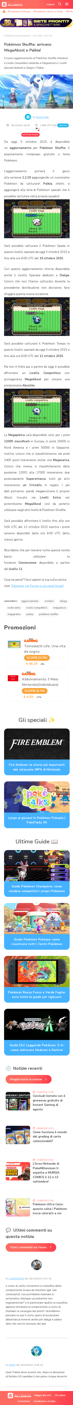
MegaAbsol (59, 607)
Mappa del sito (43, 1395)
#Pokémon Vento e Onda (48, 11)
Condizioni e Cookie (44, 1401)
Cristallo (49, 601)
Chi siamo (60, 1395)
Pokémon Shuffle (48, 614)
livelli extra (14, 607)
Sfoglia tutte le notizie (26, 1079)
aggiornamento (30, 601)
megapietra (14, 614)
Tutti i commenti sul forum (28, 1247)
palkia (29, 614)
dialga (63, 601)
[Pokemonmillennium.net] (11, 4)
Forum (50, 4)
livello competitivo (36, 607)
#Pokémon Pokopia (19, 11)
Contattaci (24, 1401)
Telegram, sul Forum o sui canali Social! (37, 586)
